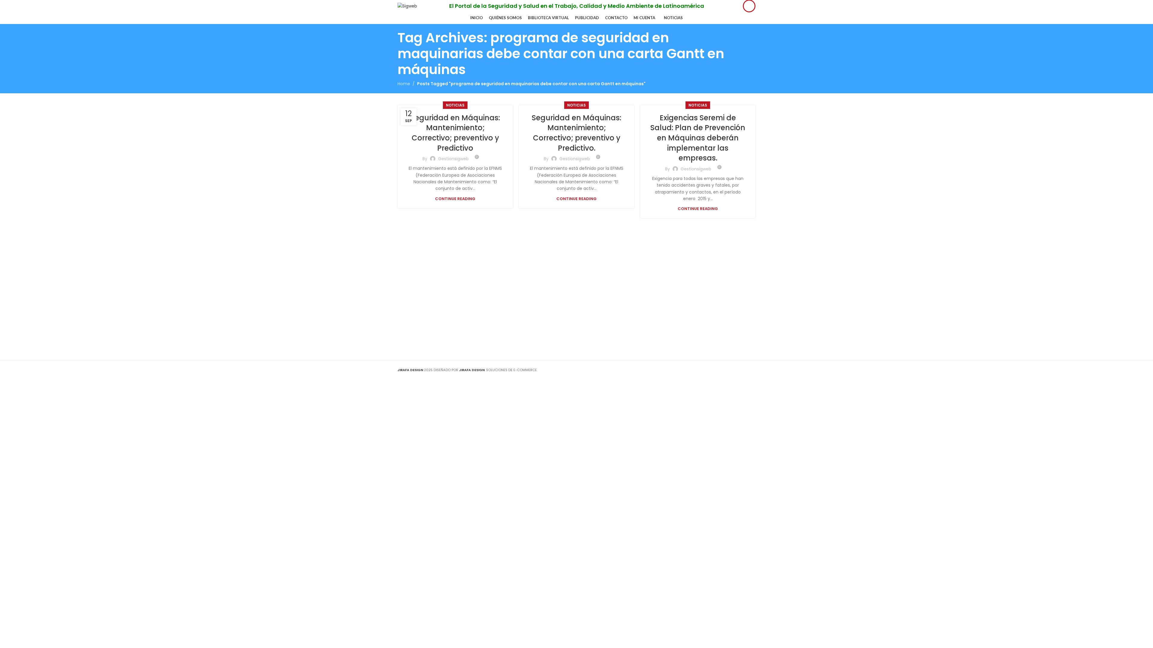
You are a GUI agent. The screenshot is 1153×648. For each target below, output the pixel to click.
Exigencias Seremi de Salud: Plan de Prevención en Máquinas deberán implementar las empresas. (697, 138)
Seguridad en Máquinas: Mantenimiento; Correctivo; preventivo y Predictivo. (576, 133)
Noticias (455, 105)
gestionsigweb (453, 159)
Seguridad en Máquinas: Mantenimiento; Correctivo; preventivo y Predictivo (455, 133)
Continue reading (455, 199)
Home (404, 84)
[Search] (749, 6)
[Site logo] (407, 6)
